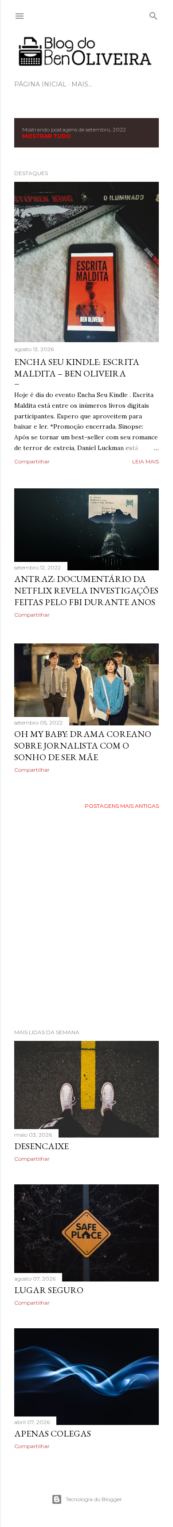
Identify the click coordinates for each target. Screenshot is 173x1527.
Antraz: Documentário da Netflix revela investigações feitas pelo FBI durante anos (86, 590)
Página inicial (40, 84)
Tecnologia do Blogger (94, 1499)
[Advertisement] (86, 920)
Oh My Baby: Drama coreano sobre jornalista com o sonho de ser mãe (82, 745)
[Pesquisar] (153, 14)
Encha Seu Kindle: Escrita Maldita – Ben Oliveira (76, 367)
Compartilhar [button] (32, 461)
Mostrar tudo (46, 136)
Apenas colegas (52, 1433)
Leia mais (145, 461)
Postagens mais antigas (122, 805)
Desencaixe (41, 1146)
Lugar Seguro (48, 1290)
